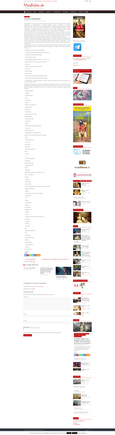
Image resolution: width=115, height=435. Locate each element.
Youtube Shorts (76, 15)
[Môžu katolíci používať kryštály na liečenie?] (77, 400)
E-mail (25, 320)
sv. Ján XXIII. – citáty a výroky (47, 1)
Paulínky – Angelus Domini (79, 197)
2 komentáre (43, 20)
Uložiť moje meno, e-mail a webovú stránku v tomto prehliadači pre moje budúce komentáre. (42, 332)
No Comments (82, 409)
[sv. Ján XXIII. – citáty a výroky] (77, 298)
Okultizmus (65, 11)
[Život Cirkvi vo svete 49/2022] (77, 272)
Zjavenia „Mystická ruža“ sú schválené (85, 246)
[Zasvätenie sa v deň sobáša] (77, 368)
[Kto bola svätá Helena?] (77, 312)
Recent (82, 181)
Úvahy (34, 11)
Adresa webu (26, 327)
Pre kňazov (76, 335)
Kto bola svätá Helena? (85, 312)
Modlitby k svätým (85, 333)
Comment (89, 181)
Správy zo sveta (82, 335)
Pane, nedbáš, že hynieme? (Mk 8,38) (81, 412)
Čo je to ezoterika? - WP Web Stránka (35, 286)
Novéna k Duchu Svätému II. (79, 386)
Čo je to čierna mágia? (29, 268)
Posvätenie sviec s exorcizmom (80, 358)
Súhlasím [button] (69, 433)
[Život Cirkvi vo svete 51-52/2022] (77, 259)
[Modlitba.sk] (24, 12)
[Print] (37, 255)
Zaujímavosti (74, 11)
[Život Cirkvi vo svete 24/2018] (77, 379)
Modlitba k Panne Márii (85, 201)
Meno (24, 314)
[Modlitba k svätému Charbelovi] (77, 189)
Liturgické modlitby (78, 333)
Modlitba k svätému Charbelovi (85, 191)
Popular (76, 181)
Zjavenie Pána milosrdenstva (84, 395)
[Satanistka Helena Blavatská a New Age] (63, 267)
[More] (39, 255)
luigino (83, 344)
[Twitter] (32, 255)
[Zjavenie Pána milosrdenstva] (77, 394)
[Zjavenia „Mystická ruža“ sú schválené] (77, 245)
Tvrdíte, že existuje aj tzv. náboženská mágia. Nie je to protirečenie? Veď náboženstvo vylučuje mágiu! (46, 270)
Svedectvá (48, 11)
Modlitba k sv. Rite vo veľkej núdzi (85, 184)
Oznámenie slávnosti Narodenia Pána (85, 364)
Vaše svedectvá (56, 11)
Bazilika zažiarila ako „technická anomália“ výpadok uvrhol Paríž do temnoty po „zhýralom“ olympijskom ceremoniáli (82, 238)
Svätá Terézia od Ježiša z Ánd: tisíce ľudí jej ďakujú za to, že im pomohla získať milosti (85, 254)
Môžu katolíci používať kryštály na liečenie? (85, 402)
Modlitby (29, 11)
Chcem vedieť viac (82, 433)
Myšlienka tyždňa (83, 11)
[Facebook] (25, 255)
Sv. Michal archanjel (78, 336)
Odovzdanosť (76, 390)
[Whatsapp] (30, 255)
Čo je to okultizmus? (30, 259)
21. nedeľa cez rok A (78, 408)
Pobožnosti (41, 11)
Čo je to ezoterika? (31, 288)
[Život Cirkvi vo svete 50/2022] (77, 265)
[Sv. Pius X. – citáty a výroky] (77, 305)
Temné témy (27, 16)
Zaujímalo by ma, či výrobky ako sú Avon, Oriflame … (56, 259)
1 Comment (83, 387)
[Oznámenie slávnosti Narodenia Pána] (77, 362)
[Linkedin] (35, 255)
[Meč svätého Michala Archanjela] (77, 228)
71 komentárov (83, 198)
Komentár (25, 296)
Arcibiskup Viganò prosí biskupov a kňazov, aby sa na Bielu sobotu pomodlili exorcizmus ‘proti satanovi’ (82, 341)
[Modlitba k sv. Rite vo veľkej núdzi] (77, 182)
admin (32, 20)
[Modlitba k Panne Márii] (77, 200)
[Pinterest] (28, 255)
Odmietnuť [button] (75, 433)
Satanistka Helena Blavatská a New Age (61, 276)
